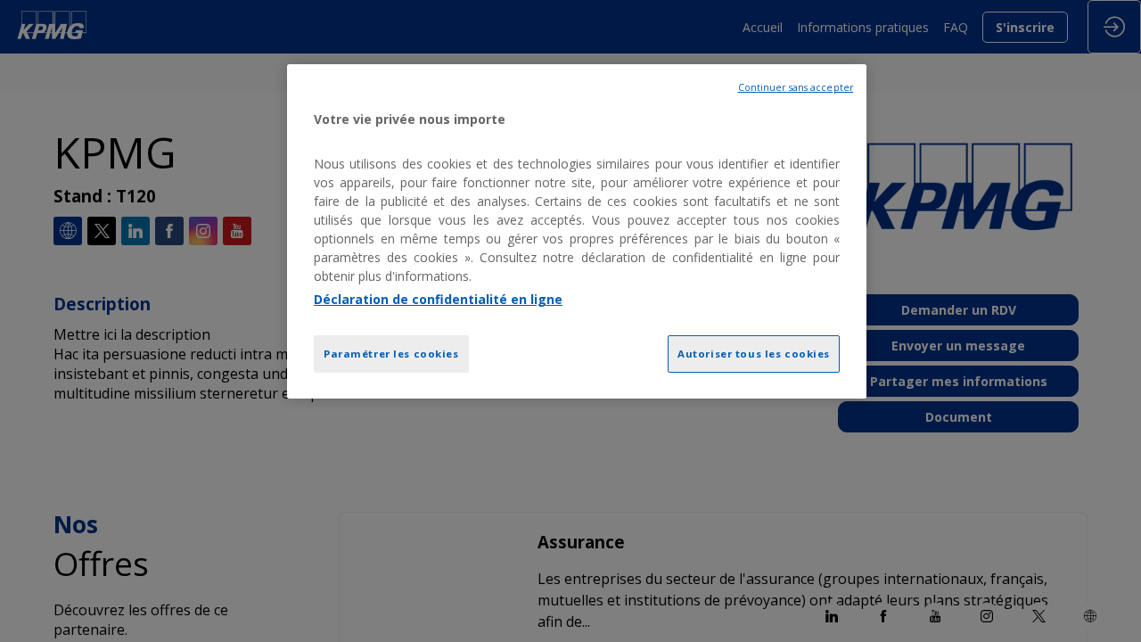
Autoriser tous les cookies (753, 353)
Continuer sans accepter (795, 87)
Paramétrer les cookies (391, 353)
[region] (576, 231)
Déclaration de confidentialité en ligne (438, 299)
